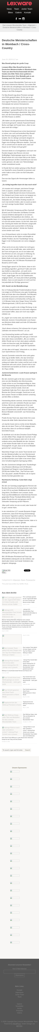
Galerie (18, 12)
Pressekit (19, 1010)
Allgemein (16, 580)
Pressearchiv (30, 580)
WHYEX (19, 1026)
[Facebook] (16, 19)
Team (16, 9)
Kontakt (27, 12)
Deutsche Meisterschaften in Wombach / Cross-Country (19, 44)
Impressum (19, 992)
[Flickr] (19, 19)
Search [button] (27, 750)
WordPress (17, 1024)
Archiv (19, 1008)
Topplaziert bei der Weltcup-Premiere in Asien (28, 703)
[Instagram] (23, 19)
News (9, 9)
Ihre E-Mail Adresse (19, 969)
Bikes (10, 12)
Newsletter (19, 1006)
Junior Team (26, 9)
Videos (19, 1013)
